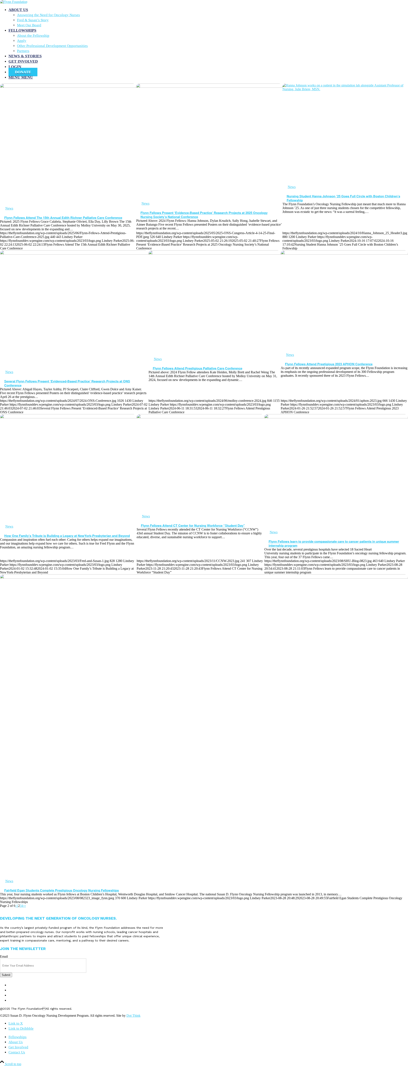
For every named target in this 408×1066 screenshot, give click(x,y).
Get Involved (21, 995)
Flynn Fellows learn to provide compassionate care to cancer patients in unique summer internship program (334, 543)
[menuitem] (208, 17)
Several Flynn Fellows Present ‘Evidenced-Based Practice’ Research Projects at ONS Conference (67, 383)
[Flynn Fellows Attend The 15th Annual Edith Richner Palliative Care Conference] (68, 145)
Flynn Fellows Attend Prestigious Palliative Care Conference (197, 368)
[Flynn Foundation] (13, 2)
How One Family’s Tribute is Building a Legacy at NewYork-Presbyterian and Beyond (67, 535)
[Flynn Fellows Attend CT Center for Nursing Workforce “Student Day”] (200, 464)
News (9, 208)
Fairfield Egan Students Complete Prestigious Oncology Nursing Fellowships (61, 890)
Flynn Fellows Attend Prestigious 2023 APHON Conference (329, 364)
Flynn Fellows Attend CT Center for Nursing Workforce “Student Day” (193, 525)
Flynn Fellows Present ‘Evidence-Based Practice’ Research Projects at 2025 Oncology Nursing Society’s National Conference (204, 214)
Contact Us (19, 1000)
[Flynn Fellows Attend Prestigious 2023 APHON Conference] (344, 301)
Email (4, 956)
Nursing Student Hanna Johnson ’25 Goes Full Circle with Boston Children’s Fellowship (343, 198)
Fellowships (20, 985)
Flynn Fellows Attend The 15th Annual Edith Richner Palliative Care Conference (63, 217)
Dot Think (133, 1015)
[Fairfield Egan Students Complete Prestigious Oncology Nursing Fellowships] (204, 726)
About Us (17, 990)
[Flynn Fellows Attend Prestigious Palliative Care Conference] (215, 303)
